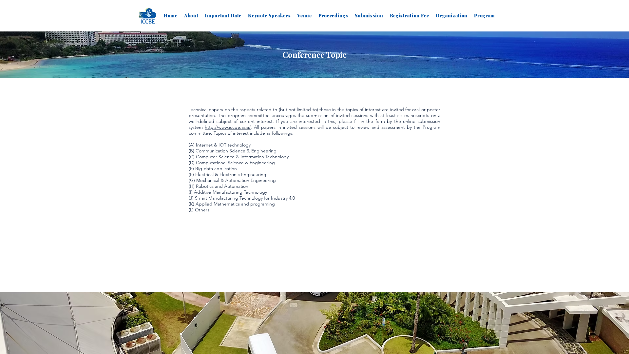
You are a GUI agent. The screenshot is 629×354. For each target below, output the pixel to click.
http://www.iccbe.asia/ (228, 127)
